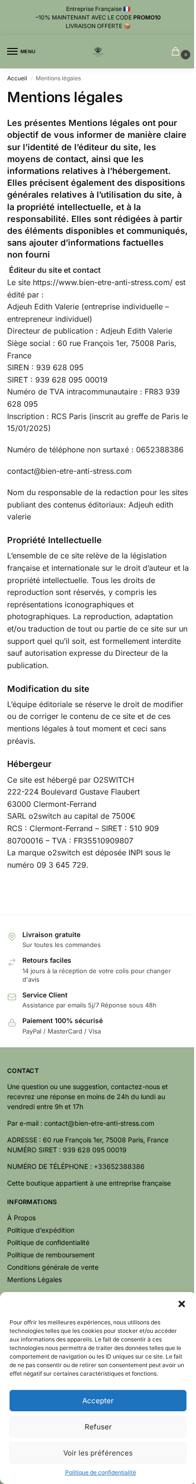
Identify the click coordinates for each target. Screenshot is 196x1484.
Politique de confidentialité (100, 1472)
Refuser (98, 1426)
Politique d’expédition (40, 1230)
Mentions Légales (34, 1279)
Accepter (98, 1400)
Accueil (17, 78)
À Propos (21, 1218)
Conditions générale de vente (52, 1267)
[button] (181, 1304)
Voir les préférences (98, 1452)
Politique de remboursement (51, 1255)
